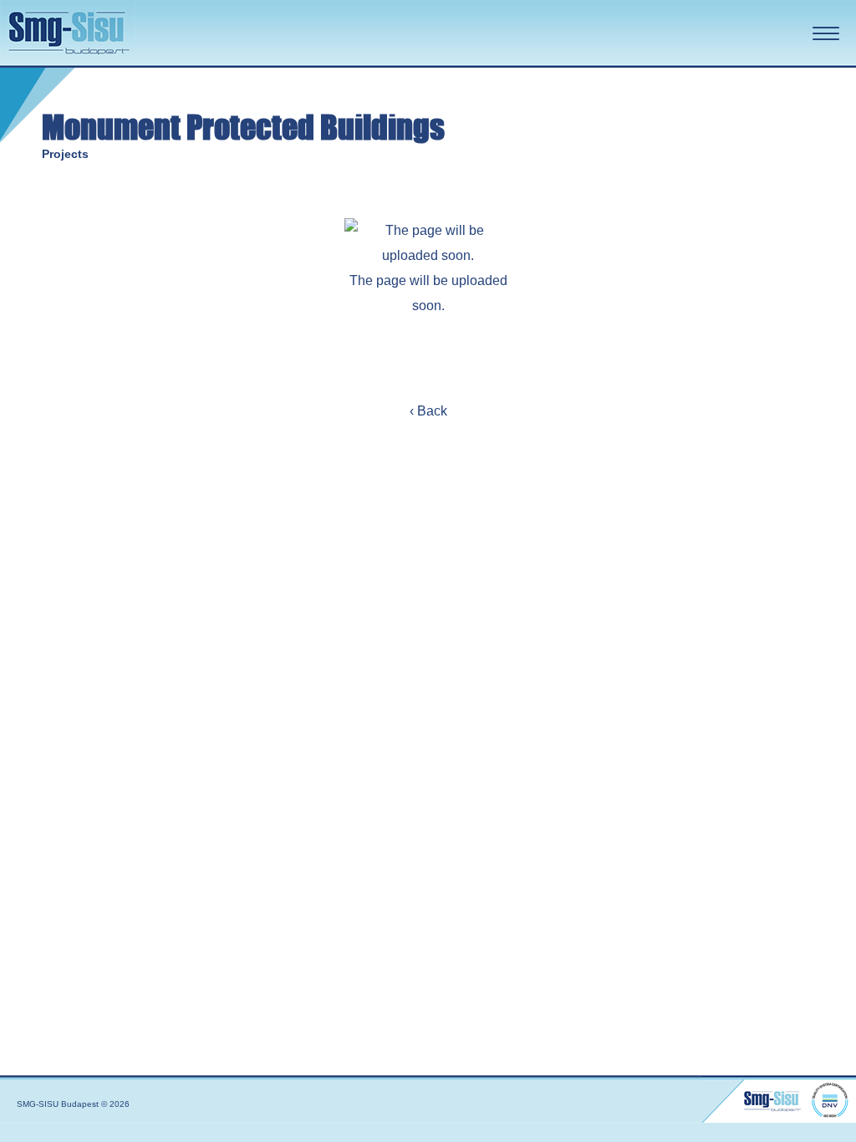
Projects (65, 154)
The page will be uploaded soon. (428, 293)
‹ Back (428, 411)
